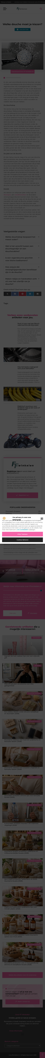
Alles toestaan (22, 534)
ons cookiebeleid (22, 529)
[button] (42, 519)
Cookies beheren (22, 540)
